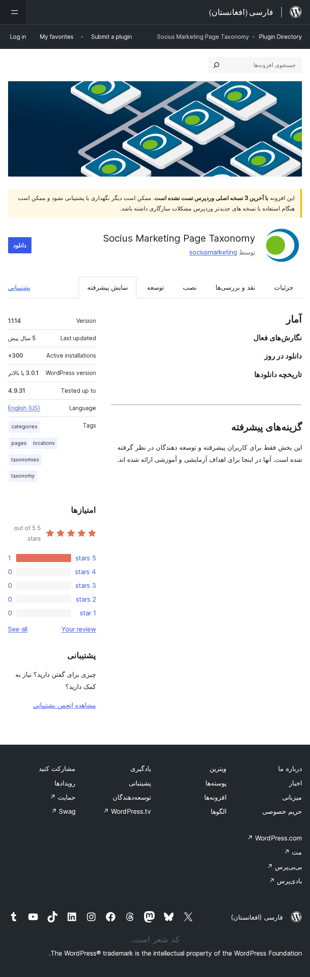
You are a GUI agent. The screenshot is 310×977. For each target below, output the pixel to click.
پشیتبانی (140, 783)
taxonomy (23, 476)
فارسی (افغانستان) (257, 917)
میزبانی (292, 797)
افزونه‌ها (215, 797)
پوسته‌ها (215, 783)
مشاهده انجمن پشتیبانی (64, 705)
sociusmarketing (213, 252)
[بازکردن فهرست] (13, 12)
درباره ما (290, 768)
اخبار (295, 783)
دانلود (19, 245)
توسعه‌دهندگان (132, 797)
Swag (63, 811)
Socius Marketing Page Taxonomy (179, 238)
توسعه (155, 287)
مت (293, 852)
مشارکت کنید (57, 768)
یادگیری (140, 768)
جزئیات (283, 287)
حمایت (62, 797)
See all (17, 629)
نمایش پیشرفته (107, 287)
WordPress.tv (127, 811)
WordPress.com (274, 838)
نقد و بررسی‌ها (235, 287)
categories (24, 426)
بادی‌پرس (285, 881)
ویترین (217, 768)
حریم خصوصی (282, 811)
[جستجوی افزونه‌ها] (216, 65)
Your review (78, 629)
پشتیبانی (19, 287)
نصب (190, 287)
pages (19, 443)
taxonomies (25, 460)
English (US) (24, 407)
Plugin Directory (280, 36)
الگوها (218, 811)
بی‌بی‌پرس (284, 867)
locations (44, 443)
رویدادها (64, 783)
